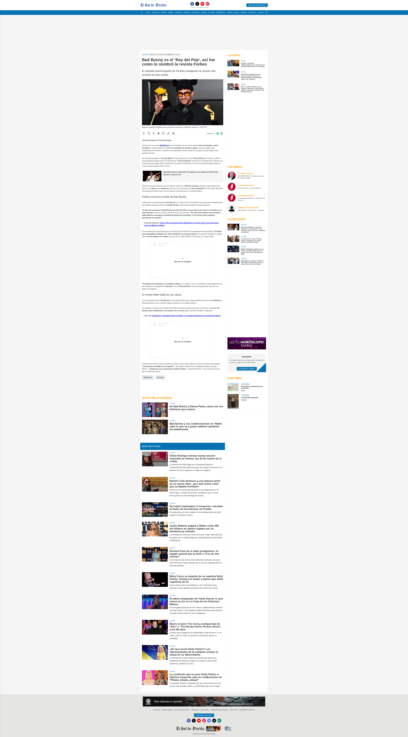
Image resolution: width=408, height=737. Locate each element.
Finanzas (178, 12)
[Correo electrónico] (163, 133)
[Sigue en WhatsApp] (217, 133)
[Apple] (214, 721)
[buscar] (266, 12)
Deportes (252, 12)
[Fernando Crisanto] (231, 175)
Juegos (261, 12)
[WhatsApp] (153, 133)
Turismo (243, 12)
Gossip (204, 12)
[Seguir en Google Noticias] (221, 133)
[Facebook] (192, 4)
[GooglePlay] (219, 721)
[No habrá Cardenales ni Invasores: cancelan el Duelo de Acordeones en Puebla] (155, 510)
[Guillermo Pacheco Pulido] (231, 209)
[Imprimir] (173, 133)
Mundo (170, 12)
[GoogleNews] (209, 721)
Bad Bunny (164, 145)
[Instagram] (207, 4)
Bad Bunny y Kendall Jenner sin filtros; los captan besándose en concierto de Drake (186, 316)
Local (148, 12)
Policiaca (155, 12)
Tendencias (220, 12)
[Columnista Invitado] (231, 197)
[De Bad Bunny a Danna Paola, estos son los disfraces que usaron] (155, 409)
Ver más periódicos (257, 5)
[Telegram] (158, 133)
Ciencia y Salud (233, 12)
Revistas (160, 377)
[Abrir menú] (141, 12)
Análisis (187, 12)
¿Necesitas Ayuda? (204, 715)
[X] (197, 4)
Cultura (211, 12)
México (164, 12)
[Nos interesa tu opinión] (204, 702)
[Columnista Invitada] (231, 186)
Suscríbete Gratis (247, 369)
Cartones (195, 12)
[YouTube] (202, 4)
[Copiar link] (168, 133)
